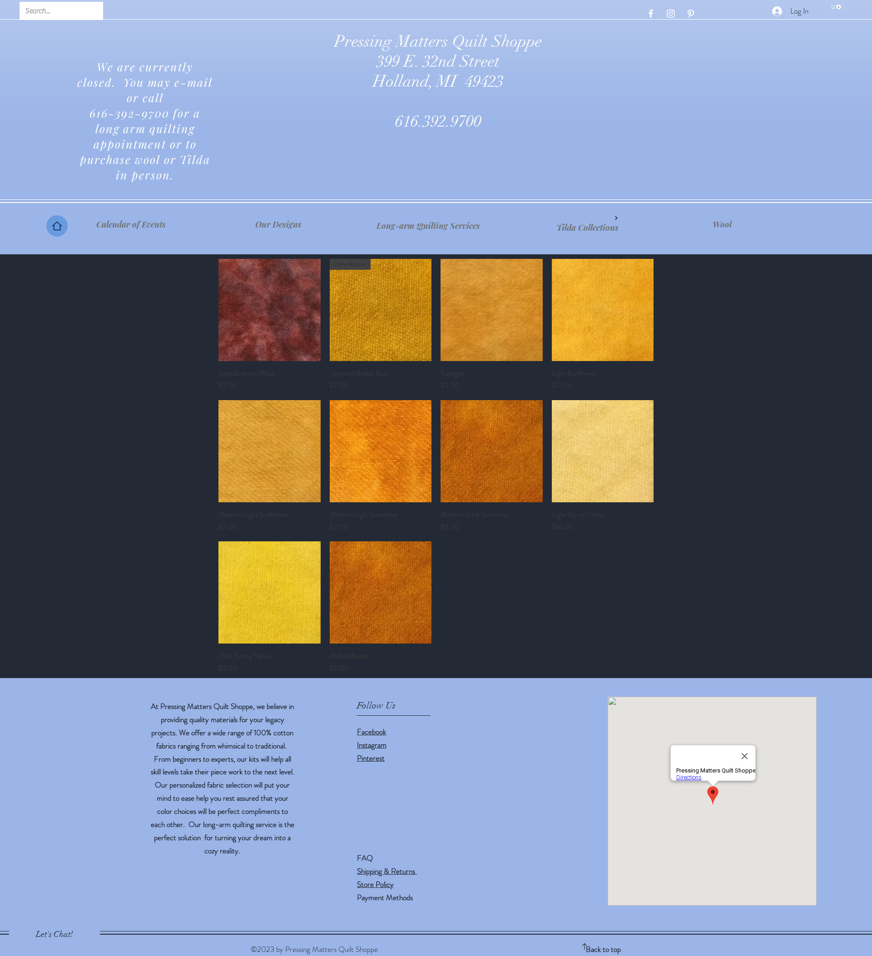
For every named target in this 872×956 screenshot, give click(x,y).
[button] (836, 7)
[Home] (57, 226)
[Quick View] (269, 310)
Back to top (603, 949)
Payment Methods (386, 897)
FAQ (365, 857)
